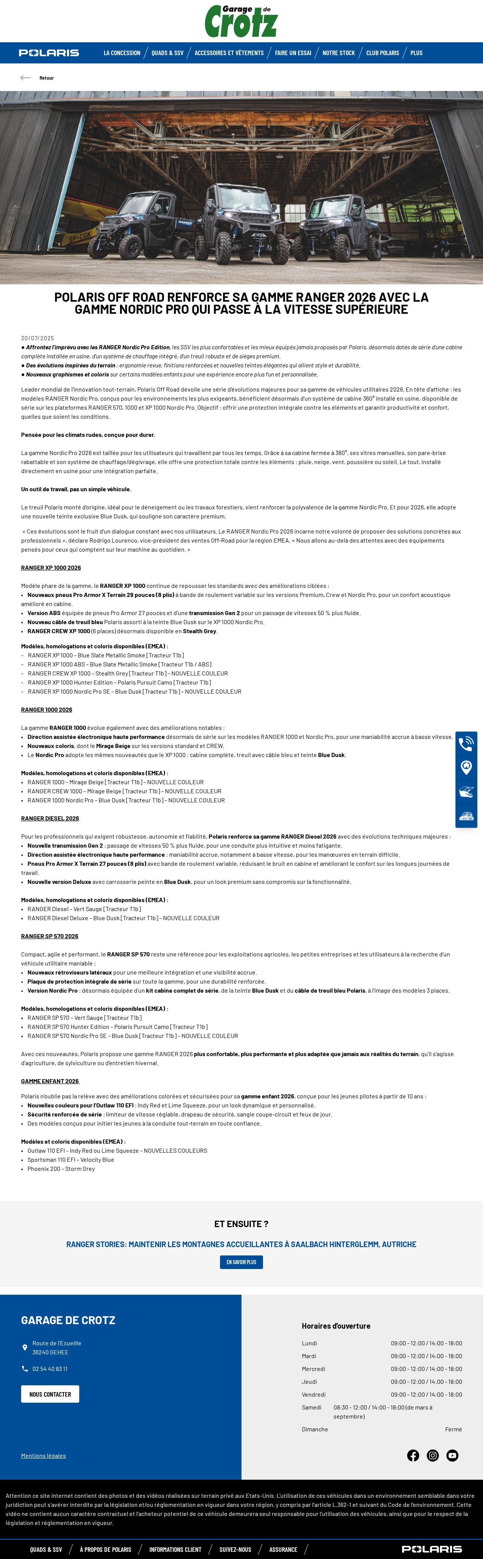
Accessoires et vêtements (229, 52)
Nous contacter (50, 1394)
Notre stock (339, 52)
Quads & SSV (167, 52)
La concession (122, 52)
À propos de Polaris (105, 1549)
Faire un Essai (293, 52)
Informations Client (175, 1549)
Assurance (283, 1549)
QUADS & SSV (46, 1549)
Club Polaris (382, 52)
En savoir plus (241, 1262)
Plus (417, 52)
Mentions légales (43, 1455)
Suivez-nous (235, 1549)
